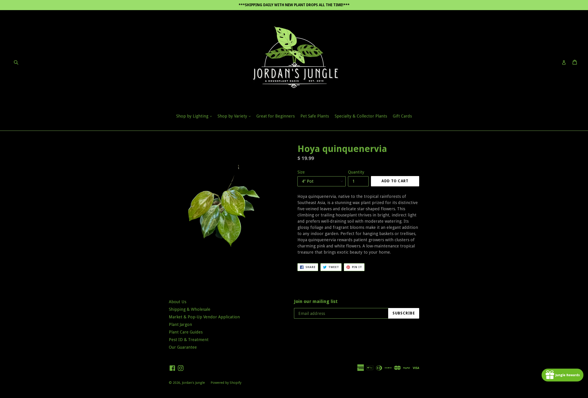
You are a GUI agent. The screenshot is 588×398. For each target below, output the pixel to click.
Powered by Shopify (226, 383)
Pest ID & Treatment (189, 339)
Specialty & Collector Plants (361, 116)
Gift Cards (402, 116)
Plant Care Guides (186, 332)
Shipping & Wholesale (189, 309)
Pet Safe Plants (314, 116)
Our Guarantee (183, 347)
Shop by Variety (235, 115)
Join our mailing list (316, 301)
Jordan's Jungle (193, 383)
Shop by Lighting (195, 115)
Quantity (356, 172)
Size (301, 172)
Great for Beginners (275, 116)
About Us (177, 301)
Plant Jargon (180, 324)
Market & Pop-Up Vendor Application (204, 316)
